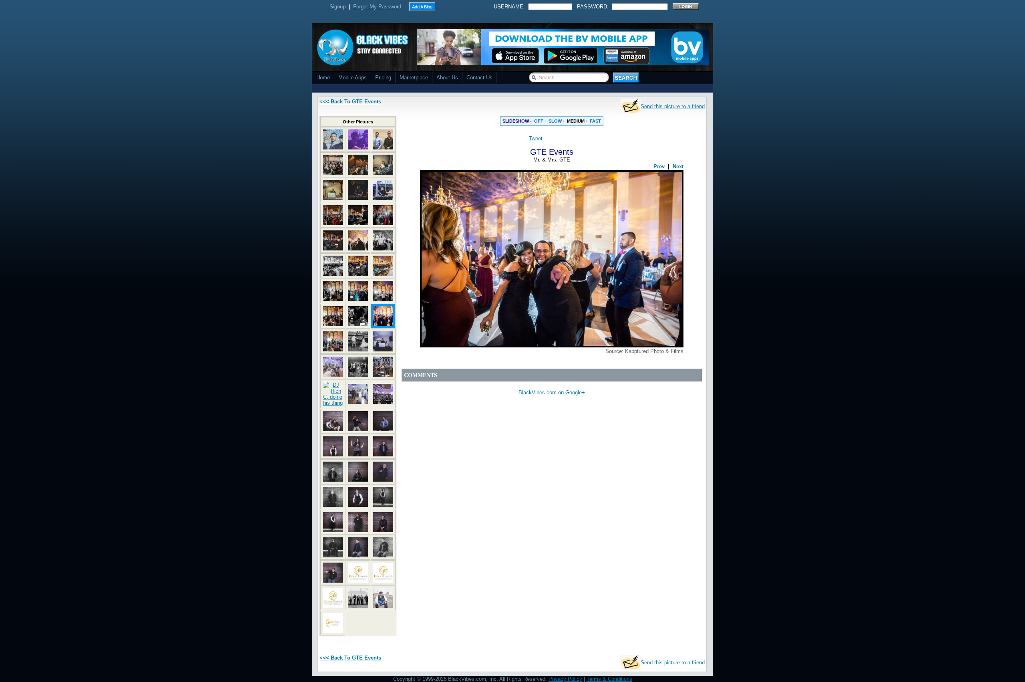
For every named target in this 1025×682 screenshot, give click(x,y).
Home (323, 78)
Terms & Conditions (609, 679)
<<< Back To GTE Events (350, 102)
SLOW (555, 121)
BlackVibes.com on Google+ (552, 392)
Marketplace (414, 78)
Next (678, 166)
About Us (447, 78)
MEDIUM (576, 121)
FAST (595, 121)
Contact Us (479, 78)
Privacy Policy (565, 679)
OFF (538, 121)
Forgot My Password (377, 7)
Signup (338, 7)
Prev (659, 166)
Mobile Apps (352, 78)
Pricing (383, 78)
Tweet (536, 138)
